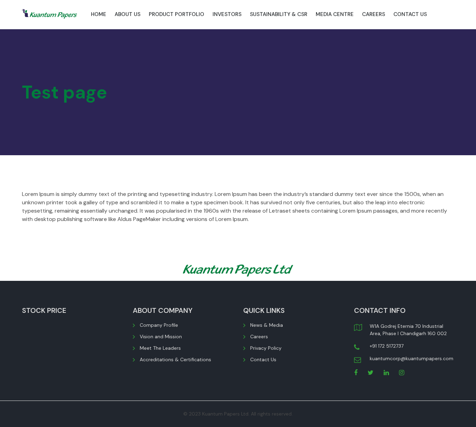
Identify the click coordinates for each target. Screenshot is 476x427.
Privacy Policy (266, 348)
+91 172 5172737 (387, 346)
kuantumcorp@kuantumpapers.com (411, 358)
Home (98, 14)
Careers (373, 14)
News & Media (266, 325)
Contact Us (410, 14)
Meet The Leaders (160, 348)
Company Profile (159, 325)
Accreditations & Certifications (175, 359)
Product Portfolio (176, 14)
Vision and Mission (161, 336)
